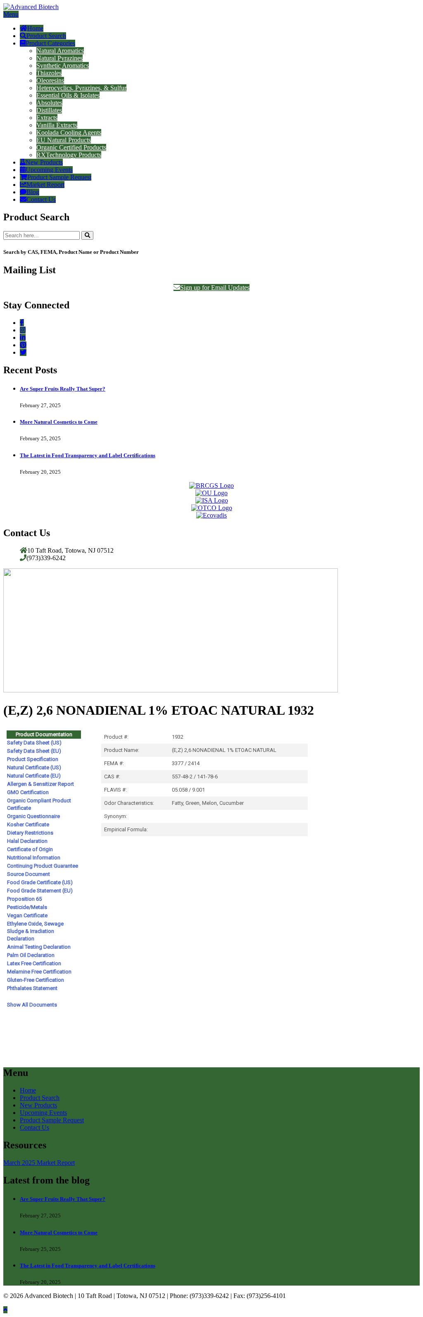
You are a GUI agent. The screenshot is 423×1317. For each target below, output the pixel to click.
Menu (11, 14)
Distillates (49, 110)
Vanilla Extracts (56, 125)
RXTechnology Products (68, 154)
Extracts (46, 117)
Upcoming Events (49, 169)
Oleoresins (50, 80)
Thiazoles (49, 72)
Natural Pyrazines (59, 58)
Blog (32, 192)
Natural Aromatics (60, 50)
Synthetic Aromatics (62, 65)
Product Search (46, 35)
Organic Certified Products (71, 147)
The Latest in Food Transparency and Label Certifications (87, 455)
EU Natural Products (63, 139)
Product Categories (50, 43)
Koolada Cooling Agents (68, 132)
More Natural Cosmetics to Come (58, 422)
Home (35, 28)
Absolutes (49, 102)
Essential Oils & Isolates (68, 95)
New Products (44, 162)
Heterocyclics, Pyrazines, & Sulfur (81, 87)
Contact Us (41, 199)
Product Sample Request (59, 177)
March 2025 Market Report (39, 1162)
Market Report (45, 184)
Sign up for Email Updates (215, 287)
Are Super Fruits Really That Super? (62, 389)
